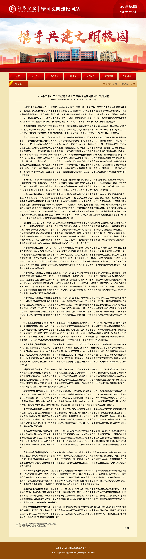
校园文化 (90, 76)
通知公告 (54, 76)
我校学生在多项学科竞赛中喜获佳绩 (34, 526)
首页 (17, 76)
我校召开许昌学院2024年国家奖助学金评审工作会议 (39, 524)
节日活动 (109, 76)
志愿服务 (72, 76)
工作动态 (36, 76)
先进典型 (127, 76)
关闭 (126, 528)
